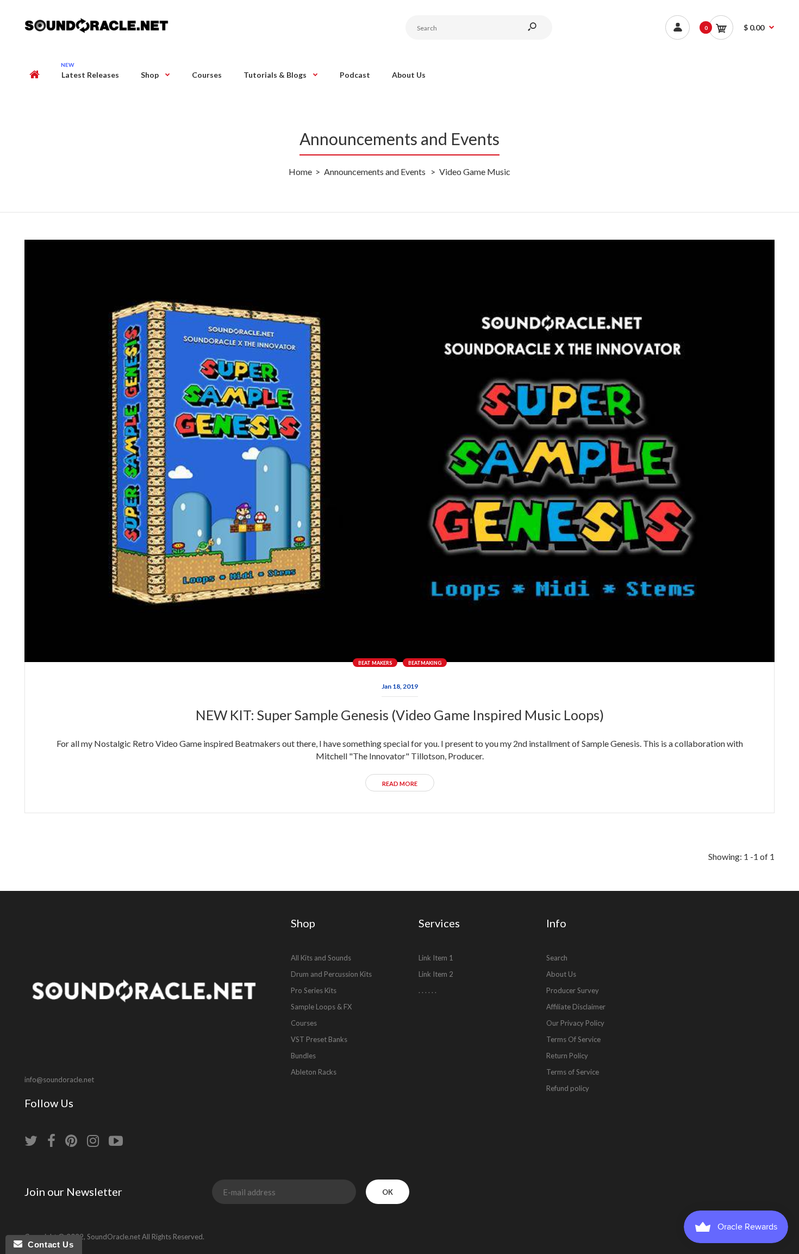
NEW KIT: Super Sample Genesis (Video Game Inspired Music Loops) (400, 715)
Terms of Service (572, 1072)
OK (387, 1192)
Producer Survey (572, 990)
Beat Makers (375, 663)
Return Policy (567, 1055)
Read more (399, 783)
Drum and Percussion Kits (331, 974)
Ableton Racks (313, 1072)
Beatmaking (424, 663)
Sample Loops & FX (321, 1006)
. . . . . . (427, 990)
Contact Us (47, 1244)
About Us (561, 974)
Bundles (303, 1055)
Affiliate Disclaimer (576, 1006)
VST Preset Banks (319, 1039)
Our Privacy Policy (575, 1023)
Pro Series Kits (313, 990)
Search (556, 957)
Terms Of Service (573, 1039)
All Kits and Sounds (321, 957)
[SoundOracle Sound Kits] (96, 31)
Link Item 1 (436, 957)
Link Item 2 (436, 974)
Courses (304, 1023)
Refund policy (567, 1088)
